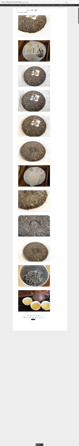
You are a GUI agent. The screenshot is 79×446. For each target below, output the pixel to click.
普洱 (38, 317)
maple (36, 315)
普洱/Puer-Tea (48, 5)
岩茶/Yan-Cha (21, 5)
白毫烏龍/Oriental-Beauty (63, 5)
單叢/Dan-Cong (55, 5)
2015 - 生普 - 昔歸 (32, 10)
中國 (30, 317)
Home (8, 5)
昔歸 (35, 317)
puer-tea (27, 317)
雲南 (42, 317)
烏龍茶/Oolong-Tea (14, 5)
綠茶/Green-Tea (41, 5)
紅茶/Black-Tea (34, 5)
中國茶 (33, 317)
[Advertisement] (56, 29)
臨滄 (40, 317)
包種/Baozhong (28, 5)
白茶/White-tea (72, 5)
